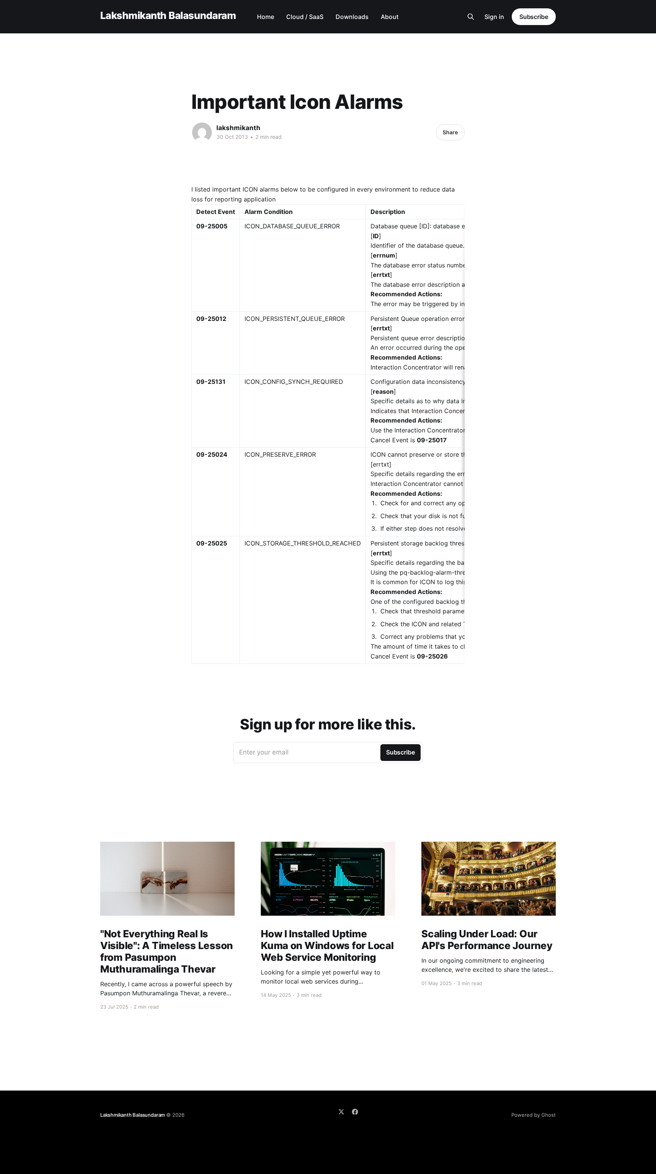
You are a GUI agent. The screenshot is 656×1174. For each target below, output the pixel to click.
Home (265, 16)
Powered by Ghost (533, 1115)
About (390, 16)
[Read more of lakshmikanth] (202, 132)
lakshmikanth (238, 128)
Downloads (352, 16)
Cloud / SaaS (304, 16)
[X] (341, 1112)
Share (450, 132)
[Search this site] (471, 17)
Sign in (494, 16)
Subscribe (533, 16)
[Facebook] (355, 1112)
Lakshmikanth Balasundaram (168, 16)
